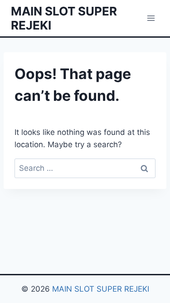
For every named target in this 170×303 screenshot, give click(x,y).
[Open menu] (150, 18)
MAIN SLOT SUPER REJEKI (100, 288)
